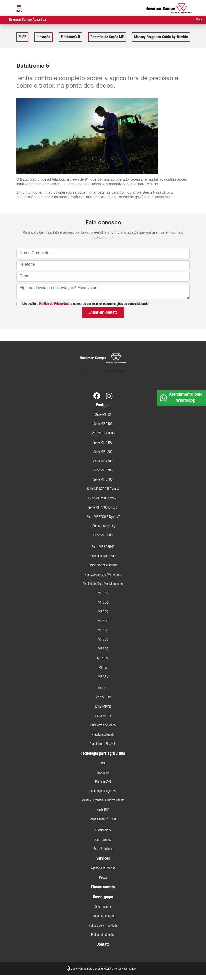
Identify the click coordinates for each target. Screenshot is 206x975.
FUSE (103, 763)
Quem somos (103, 907)
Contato (103, 945)
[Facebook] (97, 392)
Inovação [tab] (43, 37)
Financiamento (103, 888)
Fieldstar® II (103, 782)
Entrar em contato (103, 313)
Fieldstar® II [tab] (70, 37)
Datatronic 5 (103, 830)
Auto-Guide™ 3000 (103, 819)
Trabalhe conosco (103, 916)
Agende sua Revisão (103, 868)
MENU (19, 11)
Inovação (103, 773)
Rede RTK (103, 810)
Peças (103, 878)
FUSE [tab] (22, 37)
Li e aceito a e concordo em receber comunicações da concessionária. (85, 304)
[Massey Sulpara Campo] (168, 8)
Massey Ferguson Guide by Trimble (103, 800)
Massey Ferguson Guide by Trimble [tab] (161, 37)
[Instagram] (109, 392)
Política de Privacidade (54, 304)
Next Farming (103, 840)
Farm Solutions (103, 849)
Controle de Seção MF (103, 791)
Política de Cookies (103, 935)
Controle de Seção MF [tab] (107, 37)
